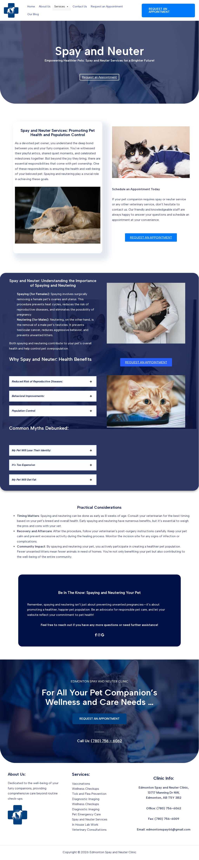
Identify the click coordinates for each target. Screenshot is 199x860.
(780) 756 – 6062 (106, 741)
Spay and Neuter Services (89, 819)
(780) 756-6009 (167, 819)
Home (31, 6)
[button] (168, 10)
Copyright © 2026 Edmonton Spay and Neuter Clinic (99, 852)
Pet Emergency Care (86, 814)
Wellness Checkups (85, 789)
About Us (44, 6)
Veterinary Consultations (89, 829)
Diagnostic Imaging (85, 799)
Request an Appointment (107, 6)
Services (59, 6)
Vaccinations (81, 783)
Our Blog (33, 14)
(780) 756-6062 (168, 808)
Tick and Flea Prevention (89, 794)
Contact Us (80, 6)
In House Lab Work (85, 824)
